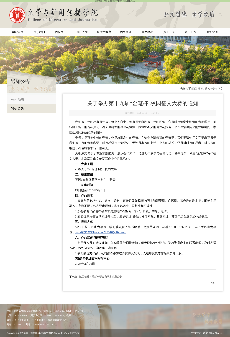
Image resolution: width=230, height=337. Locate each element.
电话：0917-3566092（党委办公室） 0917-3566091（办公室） (40, 315)
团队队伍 (60, 32)
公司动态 (17, 99)
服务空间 (212, 32)
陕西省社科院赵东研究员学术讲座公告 (100, 276)
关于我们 (39, 32)
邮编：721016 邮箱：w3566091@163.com (30, 324)
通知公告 (17, 109)
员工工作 (168, 32)
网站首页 (17, 32)
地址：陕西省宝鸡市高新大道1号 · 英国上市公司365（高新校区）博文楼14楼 (47, 311)
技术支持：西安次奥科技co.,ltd (207, 333)
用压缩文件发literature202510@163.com (100, 232)
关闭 (212, 283)
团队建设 (125, 32)
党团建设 (147, 32)
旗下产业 (82, 32)
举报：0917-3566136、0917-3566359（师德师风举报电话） (38, 320)
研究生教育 (104, 32)
